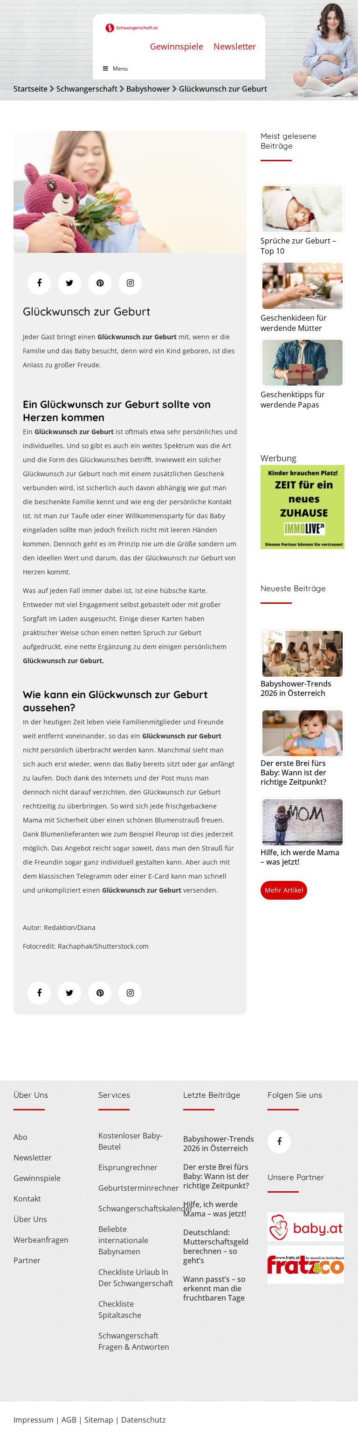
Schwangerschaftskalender (136, 1208)
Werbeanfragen (41, 1240)
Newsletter (234, 46)
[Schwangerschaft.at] (131, 23)
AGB (69, 1420)
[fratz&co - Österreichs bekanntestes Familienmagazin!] (306, 1281)
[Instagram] (130, 283)
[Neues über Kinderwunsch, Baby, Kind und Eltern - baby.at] (306, 1238)
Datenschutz (143, 1420)
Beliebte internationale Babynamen (123, 1240)
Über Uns (30, 1219)
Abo (21, 1137)
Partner (27, 1260)
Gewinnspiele (176, 46)
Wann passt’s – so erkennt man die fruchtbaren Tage (214, 1288)
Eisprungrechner (128, 1167)
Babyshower (148, 89)
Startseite (31, 89)
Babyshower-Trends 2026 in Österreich (296, 688)
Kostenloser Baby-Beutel (130, 1141)
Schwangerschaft (86, 89)
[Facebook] (39, 283)
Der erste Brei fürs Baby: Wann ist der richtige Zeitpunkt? (293, 772)
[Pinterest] (99, 283)
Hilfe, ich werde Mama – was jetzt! (300, 857)
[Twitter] (69, 283)
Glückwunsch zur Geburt (223, 89)
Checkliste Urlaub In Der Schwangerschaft (135, 1277)
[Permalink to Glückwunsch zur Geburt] (130, 249)
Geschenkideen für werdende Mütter (294, 323)
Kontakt (27, 1199)
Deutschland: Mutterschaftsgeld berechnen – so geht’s (215, 1246)
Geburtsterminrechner (136, 1188)
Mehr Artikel (284, 890)
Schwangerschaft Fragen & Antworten (133, 1341)
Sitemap (98, 1420)
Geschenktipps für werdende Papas (293, 399)
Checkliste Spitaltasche (119, 1309)
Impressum (34, 1420)
